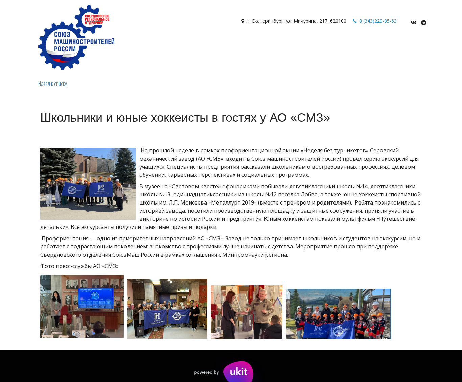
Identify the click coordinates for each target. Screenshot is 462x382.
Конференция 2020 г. (322, 44)
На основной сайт (195, 44)
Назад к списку (52, 83)
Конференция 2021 (380, 44)
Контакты (85, 44)
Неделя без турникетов (257, 44)
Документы (50, 44)
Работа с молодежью (134, 44)
